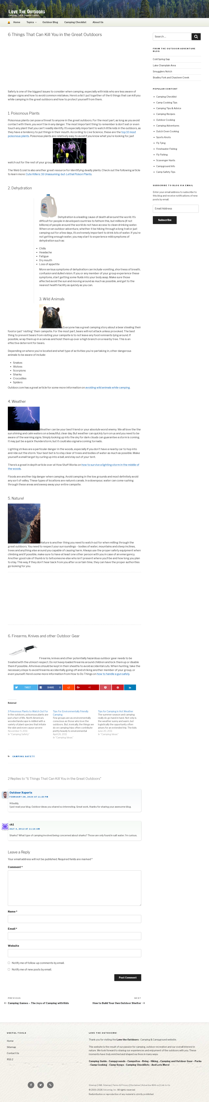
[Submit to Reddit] (69, 687)
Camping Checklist (75, 22)
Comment (15, 867)
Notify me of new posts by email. (32, 969)
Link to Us (165, 1085)
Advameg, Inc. (110, 1090)
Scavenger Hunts (165, 160)
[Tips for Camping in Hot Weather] (120, 721)
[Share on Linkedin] (130, 687)
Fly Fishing (162, 154)
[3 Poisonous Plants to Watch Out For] (30, 721)
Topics (30, 22)
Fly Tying (161, 143)
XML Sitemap (104, 1085)
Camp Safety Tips (165, 172)
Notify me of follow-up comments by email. (38, 963)
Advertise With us (150, 1085)
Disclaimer (135, 1085)
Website (13, 945)
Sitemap (11, 1047)
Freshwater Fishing (166, 148)
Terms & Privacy (121, 1085)
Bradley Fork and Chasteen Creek (171, 77)
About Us (98, 22)
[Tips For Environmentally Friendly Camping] (75, 722)
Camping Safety (23, 756)
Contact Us (13, 1053)
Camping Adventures (167, 125)
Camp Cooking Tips (166, 102)
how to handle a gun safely (113, 674)
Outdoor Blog (50, 22)
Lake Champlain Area (164, 65)
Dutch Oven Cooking (167, 131)
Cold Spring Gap (161, 59)
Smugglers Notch (162, 71)
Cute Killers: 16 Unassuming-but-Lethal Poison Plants (59, 174)
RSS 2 (10, 1059)
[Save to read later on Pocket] (106, 687)
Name (12, 911)
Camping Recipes (165, 114)
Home (10, 1040)
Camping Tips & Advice (168, 108)
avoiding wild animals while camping (107, 387)
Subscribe (164, 220)
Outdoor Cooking (165, 119)
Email (12, 928)
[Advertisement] (74, 64)
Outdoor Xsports (20, 792)
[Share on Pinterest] (118, 687)
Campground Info (165, 166)
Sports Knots (163, 137)
